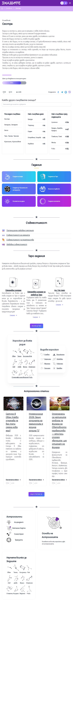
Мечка (53, 143)
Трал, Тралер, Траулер (11, 136)
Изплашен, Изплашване (12, 142)
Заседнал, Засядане (11, 125)
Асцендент (18, 522)
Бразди (30, 119)
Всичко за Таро (36, 326)
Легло (6, 130)
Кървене (31, 144)
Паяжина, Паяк (56, 136)
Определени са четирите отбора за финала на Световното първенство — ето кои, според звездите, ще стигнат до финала (59, 430)
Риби (53, 149)
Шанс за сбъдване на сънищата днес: (14, 81)
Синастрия (18, 534)
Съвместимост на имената (18, 235)
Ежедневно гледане (13, 290)
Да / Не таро (59, 290)
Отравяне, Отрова (34, 138)
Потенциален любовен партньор (20, 230)
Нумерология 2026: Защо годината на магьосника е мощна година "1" (36, 422)
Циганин (54, 122)
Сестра (7, 119)
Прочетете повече (12, 480)
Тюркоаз (31, 125)
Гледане (12, 315)
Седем (30, 131)
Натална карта (18, 528)
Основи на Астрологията (50, 535)
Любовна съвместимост (16, 244)
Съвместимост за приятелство (20, 240)
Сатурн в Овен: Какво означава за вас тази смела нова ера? (12, 422)
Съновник (6, 20)
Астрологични (14, 516)
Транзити (19, 540)
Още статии (35, 494)
